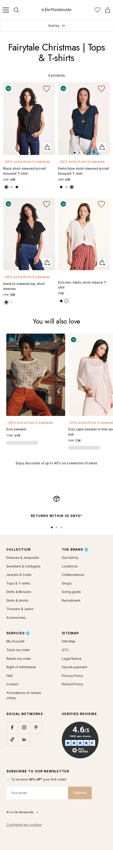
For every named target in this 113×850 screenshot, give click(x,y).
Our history (70, 558)
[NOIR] (6, 187)
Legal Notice (71, 659)
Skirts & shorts (17, 600)
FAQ (9, 676)
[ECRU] (11, 302)
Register (79, 792)
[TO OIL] (17, 187)
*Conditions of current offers (23, 695)
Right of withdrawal (21, 667)
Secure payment (74, 667)
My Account (15, 641)
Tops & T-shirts (18, 583)
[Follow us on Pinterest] (36, 727)
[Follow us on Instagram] (24, 727)
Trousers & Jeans (19, 609)
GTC (65, 650)
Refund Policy (72, 684)
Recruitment (71, 600)
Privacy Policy (72, 676)
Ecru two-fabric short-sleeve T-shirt (82, 284)
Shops (67, 583)
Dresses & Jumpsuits (22, 558)
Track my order (18, 650)
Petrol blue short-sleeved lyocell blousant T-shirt (83, 171)
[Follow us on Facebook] (12, 727)
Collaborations (73, 575)
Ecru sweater (16, 429)
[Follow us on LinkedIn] (24, 739)
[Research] (16, 10)
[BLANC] (11, 187)
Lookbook (70, 566)
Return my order (18, 659)
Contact (12, 684)
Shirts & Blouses (18, 592)
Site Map (68, 641)
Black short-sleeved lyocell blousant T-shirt (24, 171)
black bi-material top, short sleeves (24, 286)
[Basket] (107, 10)
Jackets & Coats (19, 575)
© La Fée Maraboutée (19, 812)
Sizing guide (71, 592)
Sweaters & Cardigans (23, 566)
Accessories (16, 618)
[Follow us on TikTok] (12, 739)
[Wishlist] (97, 10)
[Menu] (6, 10)
